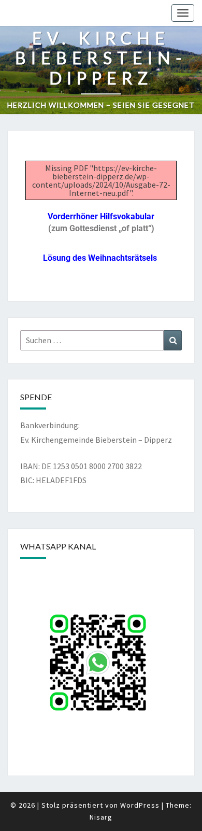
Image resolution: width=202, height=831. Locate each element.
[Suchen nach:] (101, 340)
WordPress (140, 805)
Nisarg (101, 817)
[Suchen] (173, 340)
